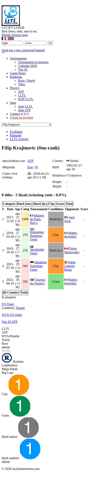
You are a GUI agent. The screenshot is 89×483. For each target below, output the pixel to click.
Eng (30, 167)
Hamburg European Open (38, 265)
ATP (21, 91)
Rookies (18, 361)
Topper (20, 308)
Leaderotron (9, 365)
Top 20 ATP (9, 322)
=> (8, 351)
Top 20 (22, 69)
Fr (36, 167)
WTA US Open (12, 315)
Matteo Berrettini (70, 234)
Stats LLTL (25, 106)
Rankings (16, 77)
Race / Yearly (26, 80)
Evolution (16, 131)
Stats (13, 102)
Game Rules (18, 73)
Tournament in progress (33, 62)
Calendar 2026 (27, 66)
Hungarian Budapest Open (37, 235)
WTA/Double (10, 336)
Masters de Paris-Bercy (37, 219)
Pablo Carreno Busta (69, 265)
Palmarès (15, 135)
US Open (8, 304)
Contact (15, 114)
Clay (5, 394)
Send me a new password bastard (23, 50)
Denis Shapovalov (72, 250)
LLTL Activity (19, 139)
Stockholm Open (37, 251)
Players (14, 88)
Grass (6, 415)
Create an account (21, 117)
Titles (21, 84)
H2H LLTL (25, 99)
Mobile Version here (15, 35)
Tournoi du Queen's (37, 281)
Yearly (6, 340)
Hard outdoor (11, 458)
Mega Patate (10, 369)
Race (5, 343)
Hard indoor (10, 436)
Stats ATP (24, 110)
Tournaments (18, 58)
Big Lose (8, 372)
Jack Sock (69, 219)
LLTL (22, 95)
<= (3, 351)
